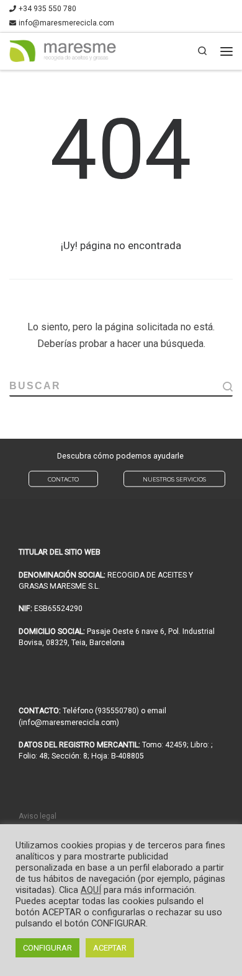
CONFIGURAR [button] (47, 947)
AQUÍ (91, 889)
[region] (121, 469)
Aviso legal (37, 816)
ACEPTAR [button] (110, 947)
